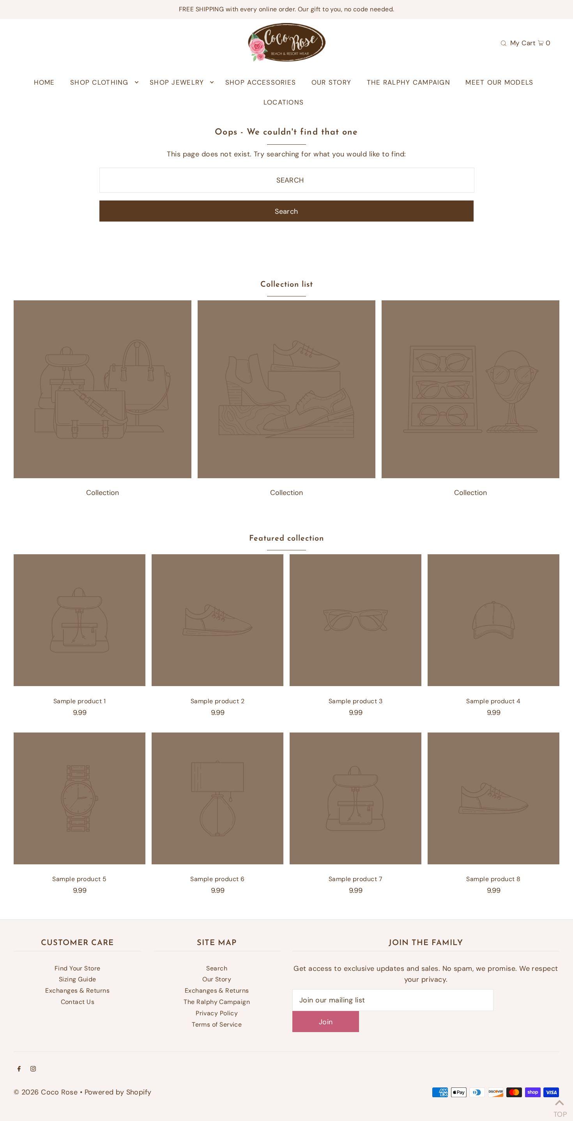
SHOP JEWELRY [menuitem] (177, 82)
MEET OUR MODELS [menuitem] (499, 82)
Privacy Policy (217, 1013)
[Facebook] (19, 1069)
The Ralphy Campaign (217, 1002)
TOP (559, 1111)
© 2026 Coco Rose (46, 1092)
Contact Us (78, 1002)
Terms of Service (217, 1024)
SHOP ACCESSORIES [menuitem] (260, 82)
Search (216, 968)
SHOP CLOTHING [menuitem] (99, 82)
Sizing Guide (77, 979)
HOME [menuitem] (44, 82)
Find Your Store (78, 968)
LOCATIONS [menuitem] (284, 102)
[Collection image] (102, 476)
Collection (102, 492)
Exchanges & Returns (77, 990)
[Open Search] (504, 42)
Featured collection (286, 539)
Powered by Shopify (118, 1092)
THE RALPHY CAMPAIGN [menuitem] (408, 82)
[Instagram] (33, 1069)
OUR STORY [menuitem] (331, 82)
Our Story (216, 979)
